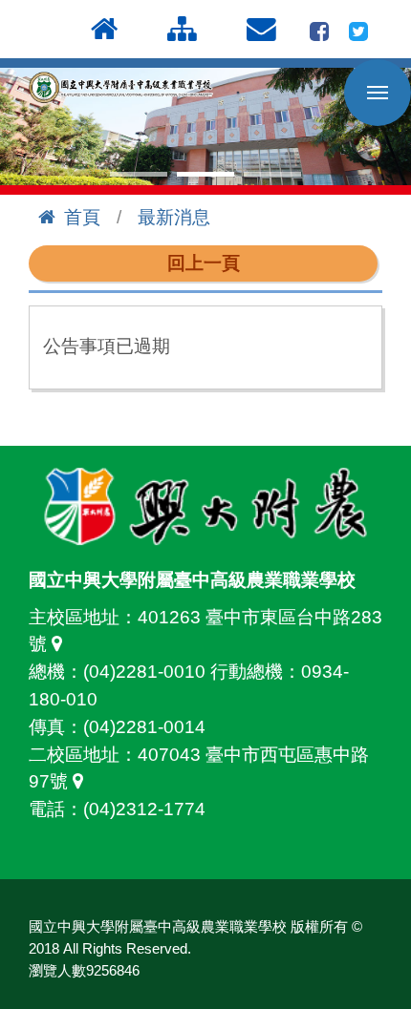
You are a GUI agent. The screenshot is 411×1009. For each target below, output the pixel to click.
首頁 (82, 217)
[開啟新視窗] (319, 29)
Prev (25, 127)
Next (386, 127)
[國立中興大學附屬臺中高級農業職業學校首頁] (124, 87)
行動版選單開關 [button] (377, 92)
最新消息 (174, 217)
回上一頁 (203, 263)
